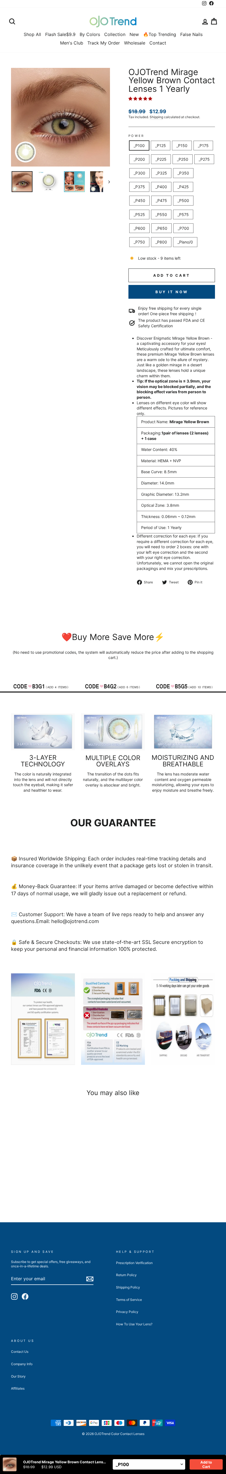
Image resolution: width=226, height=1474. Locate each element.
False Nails (191, 34)
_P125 (160, 145)
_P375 (139, 186)
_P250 (182, 159)
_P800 (161, 242)
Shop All (32, 34)
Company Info (22, 1364)
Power (136, 136)
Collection (114, 34)
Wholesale (134, 43)
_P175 (203, 145)
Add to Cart (206, 1464)
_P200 (139, 159)
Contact (157, 43)
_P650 (161, 228)
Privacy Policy (127, 1312)
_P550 (161, 214)
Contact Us (19, 1352)
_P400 (161, 186)
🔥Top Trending (159, 34)
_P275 (204, 159)
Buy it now (171, 292)
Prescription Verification (134, 1263)
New (134, 34)
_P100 (139, 145)
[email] (89, 1279)
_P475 (161, 200)
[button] (140, 98)
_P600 (139, 228)
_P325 (161, 173)
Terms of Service (129, 1300)
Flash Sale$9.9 (60, 34)
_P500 (183, 200)
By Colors (90, 34)
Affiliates (18, 1388)
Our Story (18, 1376)
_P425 (183, 186)
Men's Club (71, 43)
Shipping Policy (128, 1287)
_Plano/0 (185, 242)
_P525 (139, 214)
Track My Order (103, 43)
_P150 (181, 145)
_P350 (183, 173)
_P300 (139, 173)
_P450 (139, 200)
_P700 (183, 228)
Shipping (156, 117)
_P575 (183, 214)
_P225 (160, 159)
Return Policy (126, 1275)
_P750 (139, 242)
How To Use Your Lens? (134, 1324)
